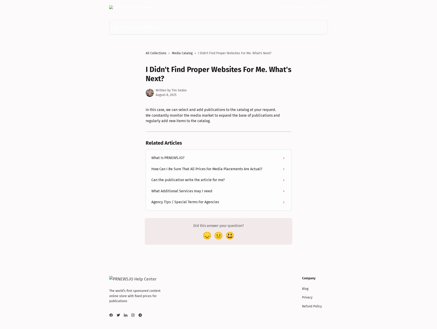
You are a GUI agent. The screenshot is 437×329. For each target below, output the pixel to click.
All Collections (156, 53)
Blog (305, 289)
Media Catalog (292, 7)
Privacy (307, 297)
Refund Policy (312, 306)
